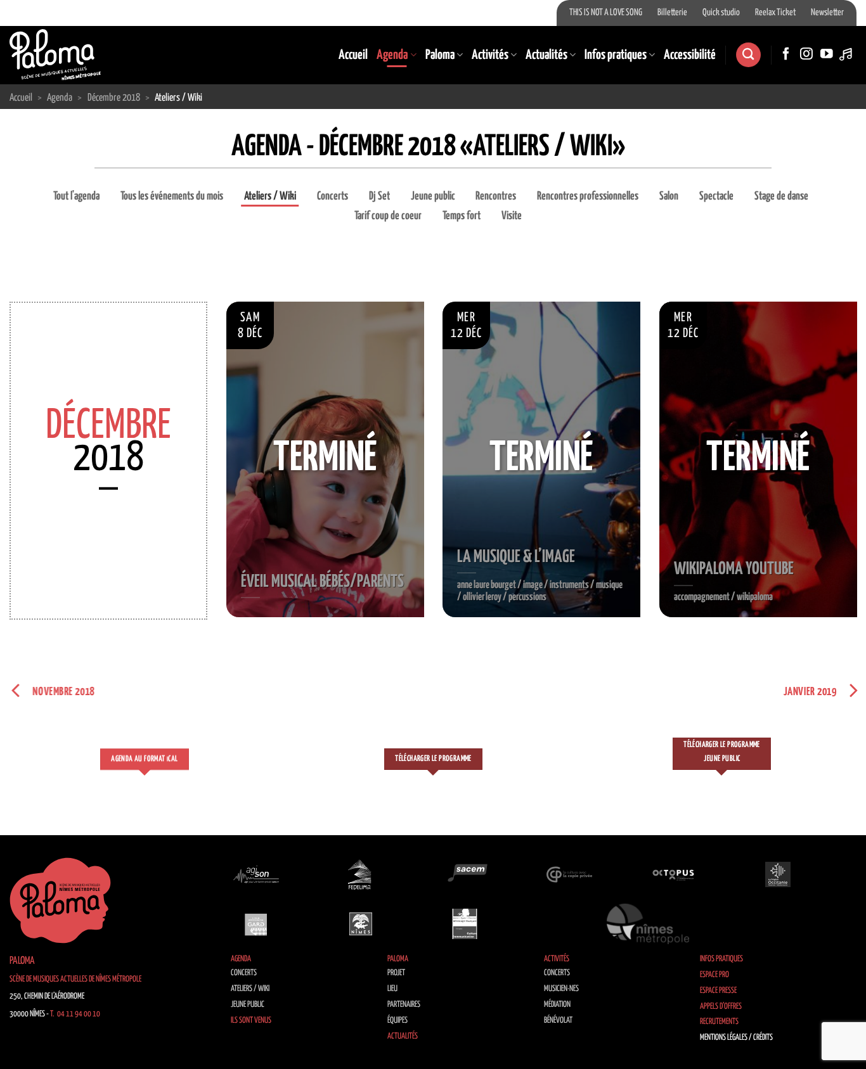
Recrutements (719, 1022)
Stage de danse (781, 196)
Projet (396, 973)
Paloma (440, 55)
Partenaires (403, 1005)
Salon (668, 196)
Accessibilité (690, 55)
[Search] (748, 54)
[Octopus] (673, 873)
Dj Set (379, 196)
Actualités (546, 55)
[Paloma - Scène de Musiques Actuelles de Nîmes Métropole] (55, 54)
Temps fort (462, 216)
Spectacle (716, 196)
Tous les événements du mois (171, 196)
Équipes (397, 1020)
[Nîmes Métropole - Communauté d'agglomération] (648, 923)
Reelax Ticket (775, 12)
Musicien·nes (561, 989)
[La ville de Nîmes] (360, 923)
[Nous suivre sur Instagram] (806, 54)
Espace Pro (714, 975)
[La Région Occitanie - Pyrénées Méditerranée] (778, 873)
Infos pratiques (616, 55)
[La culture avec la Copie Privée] (569, 873)
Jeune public (433, 196)
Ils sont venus (251, 1020)
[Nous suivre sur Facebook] (786, 54)
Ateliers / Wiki (270, 196)
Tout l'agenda (76, 196)
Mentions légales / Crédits (736, 1038)
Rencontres (495, 196)
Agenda (392, 55)
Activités (490, 55)
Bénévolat (558, 1020)
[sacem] (464, 873)
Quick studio (721, 12)
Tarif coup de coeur (388, 216)
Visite (511, 216)
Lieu (392, 989)
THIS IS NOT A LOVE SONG (605, 12)
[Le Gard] (256, 923)
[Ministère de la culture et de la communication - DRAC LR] (464, 923)
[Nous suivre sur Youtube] (826, 54)
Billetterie (672, 12)
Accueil (353, 55)
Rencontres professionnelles (587, 196)
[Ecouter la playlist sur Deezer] (847, 54)
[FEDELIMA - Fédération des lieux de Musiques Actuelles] (360, 873)
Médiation (557, 1005)
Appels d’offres (721, 1006)
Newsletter (827, 12)
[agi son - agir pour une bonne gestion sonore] (256, 873)
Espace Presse (718, 991)
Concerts (332, 196)
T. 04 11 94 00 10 (75, 1014)
